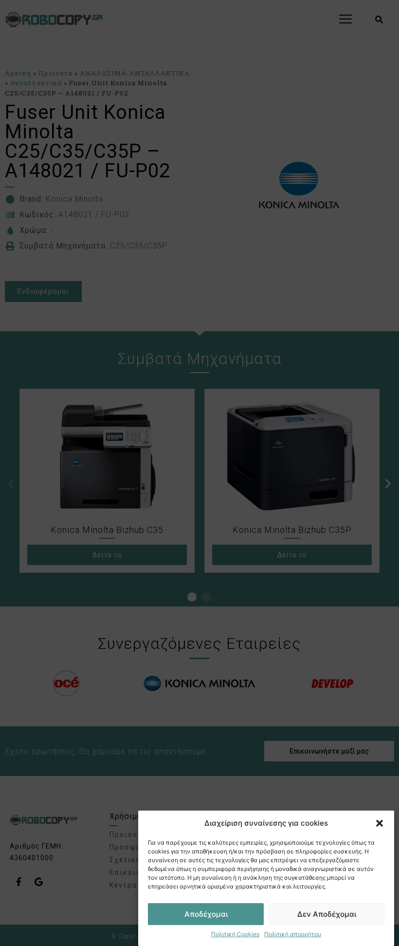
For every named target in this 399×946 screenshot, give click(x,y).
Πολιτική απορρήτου (292, 934)
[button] (379, 823)
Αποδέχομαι (206, 914)
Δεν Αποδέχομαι (326, 914)
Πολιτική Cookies (235, 934)
